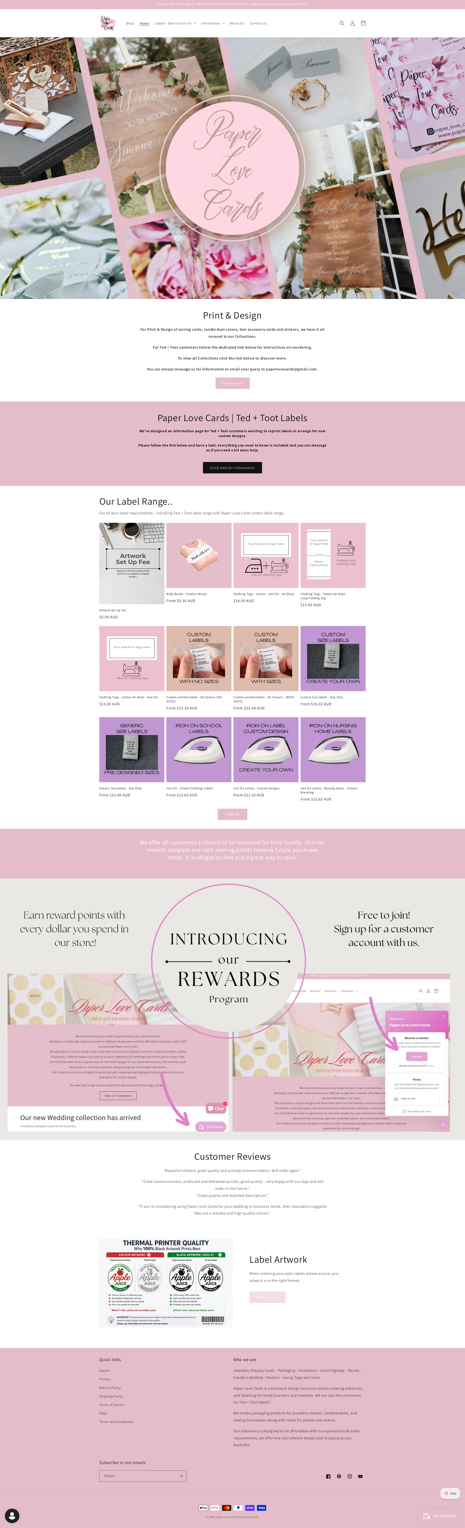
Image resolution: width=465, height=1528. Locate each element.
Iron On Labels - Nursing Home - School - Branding (330, 790)
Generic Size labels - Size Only (120, 788)
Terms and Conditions (116, 1421)
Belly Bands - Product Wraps (186, 594)
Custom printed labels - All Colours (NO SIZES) (194, 699)
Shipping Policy (111, 1396)
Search (104, 1370)
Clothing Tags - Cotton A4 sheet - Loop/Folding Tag (324, 596)
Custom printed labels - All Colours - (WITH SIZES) (263, 699)
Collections (232, 383)
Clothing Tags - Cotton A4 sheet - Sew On (128, 697)
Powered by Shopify (247, 1517)
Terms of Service (112, 1405)
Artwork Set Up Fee (112, 610)
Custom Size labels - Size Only (322, 697)
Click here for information (232, 467)
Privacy (104, 1379)
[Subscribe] (181, 1476)
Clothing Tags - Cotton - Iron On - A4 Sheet (263, 594)
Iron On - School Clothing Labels (189, 788)
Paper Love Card (225, 1517)
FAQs (103, 1413)
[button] (175, 23)
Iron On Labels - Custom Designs (256, 788)
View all (233, 814)
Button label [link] (267, 1297)
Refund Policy (110, 1388)
